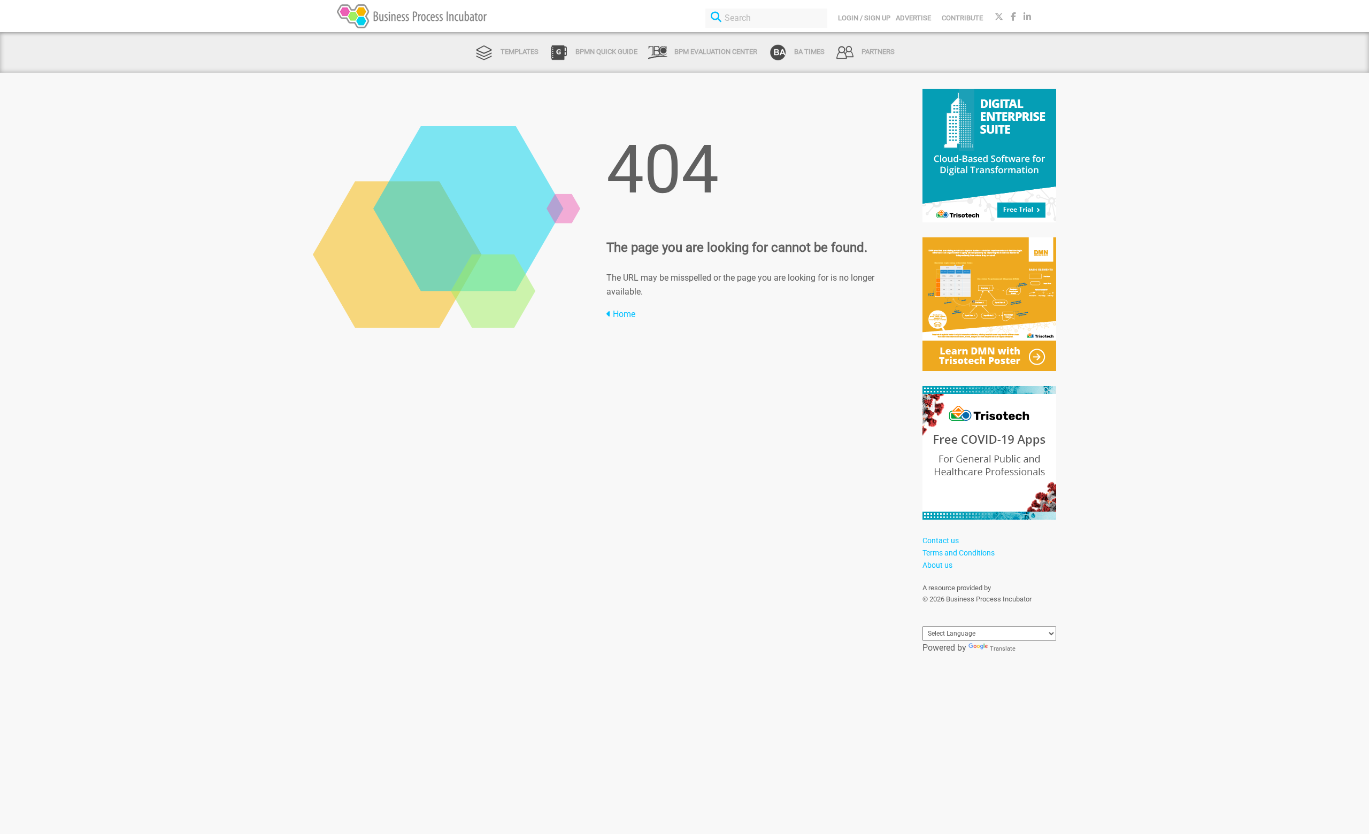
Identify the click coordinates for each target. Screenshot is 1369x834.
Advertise (913, 18)
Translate (1003, 648)
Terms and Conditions (958, 553)
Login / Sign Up (864, 18)
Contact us (940, 540)
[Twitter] (999, 17)
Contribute (962, 18)
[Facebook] (1013, 17)
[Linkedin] (1027, 17)
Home (623, 314)
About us (937, 565)
